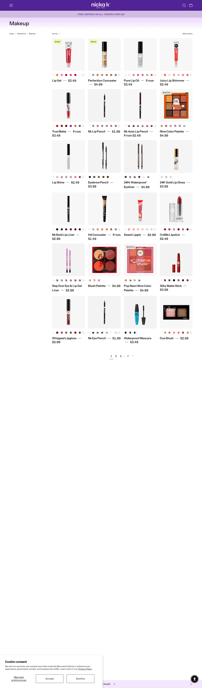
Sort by (55, 34)
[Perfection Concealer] (104, 54)
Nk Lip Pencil (96, 131)
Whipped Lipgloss (64, 338)
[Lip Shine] (68, 156)
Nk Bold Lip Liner (63, 235)
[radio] (57, 75)
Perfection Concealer (102, 80)
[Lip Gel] (68, 54)
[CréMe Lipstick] (176, 209)
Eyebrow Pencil (98, 182)
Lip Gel (56, 80)
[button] (184, 5)
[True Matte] (68, 105)
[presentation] (83, 75)
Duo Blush (167, 338)
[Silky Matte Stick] (176, 259)
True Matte (59, 131)
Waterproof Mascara (137, 338)
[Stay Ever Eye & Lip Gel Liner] (68, 259)
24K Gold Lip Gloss (172, 182)
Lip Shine (58, 182)
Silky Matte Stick (171, 286)
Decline (80, 678)
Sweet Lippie (132, 235)
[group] (101, 14)
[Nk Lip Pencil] (104, 105)
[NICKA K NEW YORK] (101, 5)
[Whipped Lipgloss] (68, 312)
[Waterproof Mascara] (140, 312)
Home (11, 34)
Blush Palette (97, 286)
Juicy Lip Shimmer (172, 80)
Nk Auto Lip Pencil (136, 131)
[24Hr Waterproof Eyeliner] (140, 156)
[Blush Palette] (104, 259)
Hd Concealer (97, 235)
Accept (49, 678)
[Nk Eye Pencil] (104, 312)
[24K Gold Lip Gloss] (176, 156)
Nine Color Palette (172, 131)
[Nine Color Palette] (176, 105)
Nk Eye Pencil (97, 338)
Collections (21, 34)
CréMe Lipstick (170, 235)
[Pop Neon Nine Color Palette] (140, 259)
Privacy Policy (85, 669)
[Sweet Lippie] (140, 209)
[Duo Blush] (176, 312)
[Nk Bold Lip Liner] (68, 209)
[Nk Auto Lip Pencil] (140, 105)
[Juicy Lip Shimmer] (176, 54)
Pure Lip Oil (131, 80)
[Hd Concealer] (104, 209)
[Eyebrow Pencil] (104, 156)
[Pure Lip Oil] (140, 54)
